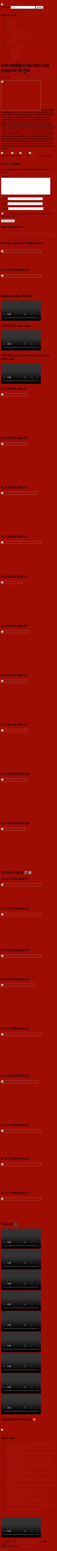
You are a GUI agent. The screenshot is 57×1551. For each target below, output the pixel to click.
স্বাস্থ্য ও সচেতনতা (18, 47)
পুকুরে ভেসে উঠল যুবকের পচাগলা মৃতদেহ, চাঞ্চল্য (22, 1509)
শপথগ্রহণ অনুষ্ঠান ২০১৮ (20, 32)
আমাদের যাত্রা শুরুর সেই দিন (21, 37)
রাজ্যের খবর (10, 23)
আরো (8, 44)
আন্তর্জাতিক (10, 27)
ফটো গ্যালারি (10, 30)
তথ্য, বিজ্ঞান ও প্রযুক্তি (20, 49)
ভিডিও (14, 59)
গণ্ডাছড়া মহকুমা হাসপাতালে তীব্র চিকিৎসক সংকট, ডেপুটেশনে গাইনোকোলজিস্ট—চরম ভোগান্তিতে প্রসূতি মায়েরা (27, 1491)
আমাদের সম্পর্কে (11, 39)
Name (3, 198)
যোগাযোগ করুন (11, 42)
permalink (5, 158)
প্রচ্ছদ (8, 20)
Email (3, 203)
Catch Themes (26, 1546)
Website (4, 208)
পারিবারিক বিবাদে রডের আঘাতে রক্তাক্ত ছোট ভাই (23, 1478)
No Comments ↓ (48, 77)
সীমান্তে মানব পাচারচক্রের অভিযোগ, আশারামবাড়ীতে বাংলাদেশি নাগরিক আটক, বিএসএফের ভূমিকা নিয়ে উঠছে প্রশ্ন (30, 1445)
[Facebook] (6, 153)
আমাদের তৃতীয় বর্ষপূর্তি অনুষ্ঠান (22, 35)
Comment (6, 176)
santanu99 (34, 77)
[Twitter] (15, 153)
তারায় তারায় (16, 54)
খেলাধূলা (14, 52)
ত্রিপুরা (24, 155)
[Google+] (24, 153)
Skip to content (7, 2)
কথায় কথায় (15, 56)
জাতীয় (8, 25)
